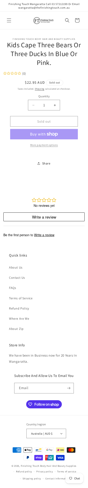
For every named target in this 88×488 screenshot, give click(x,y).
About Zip (16, 329)
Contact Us (17, 278)
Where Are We (19, 319)
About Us (16, 267)
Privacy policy (44, 471)
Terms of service (66, 471)
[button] (9, 20)
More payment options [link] (44, 145)
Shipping (39, 88)
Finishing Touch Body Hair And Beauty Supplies (49, 465)
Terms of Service (21, 298)
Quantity (44, 96)
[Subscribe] (69, 388)
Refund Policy (19, 308)
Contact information (57, 478)
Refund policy (24, 471)
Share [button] (46, 163)
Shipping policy (32, 478)
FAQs (12, 288)
